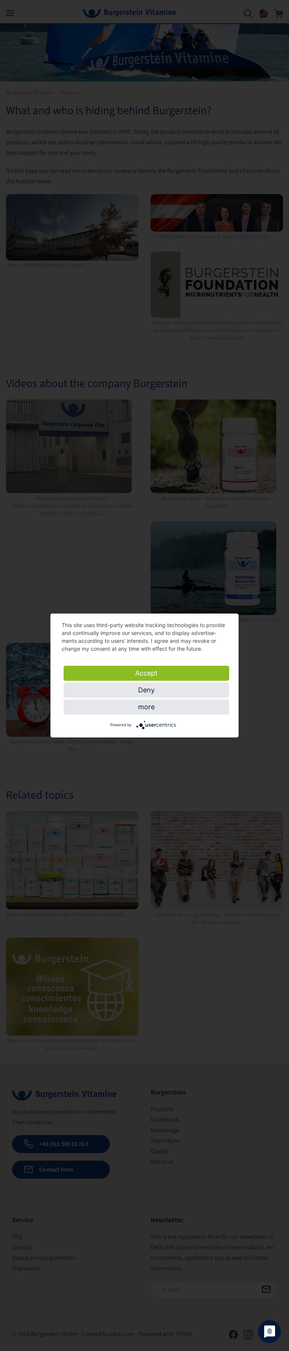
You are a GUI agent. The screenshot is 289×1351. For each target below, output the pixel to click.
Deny (146, 690)
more (146, 707)
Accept (146, 673)
